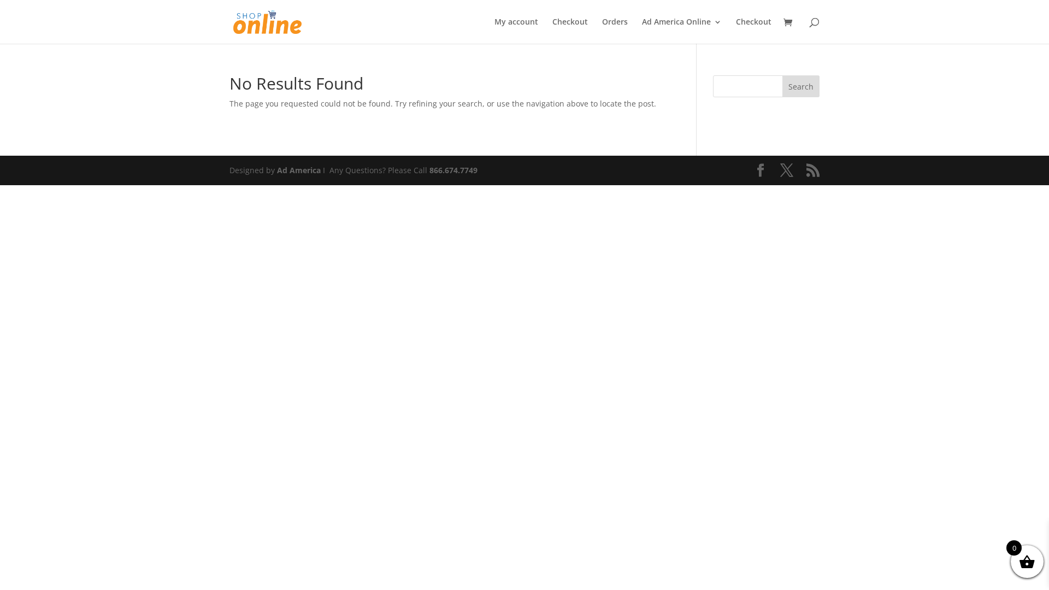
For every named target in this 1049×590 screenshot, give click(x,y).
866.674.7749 (453, 170)
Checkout (570, 22)
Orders (615, 22)
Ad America (299, 170)
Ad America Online (676, 22)
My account (516, 22)
